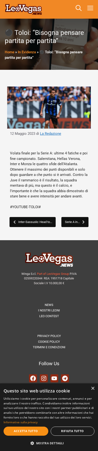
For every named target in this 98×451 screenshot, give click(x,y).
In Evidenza (27, 52)
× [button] (92, 388)
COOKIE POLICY (49, 341)
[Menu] (91, 9)
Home (9, 52)
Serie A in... (72, 222)
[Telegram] (65, 378)
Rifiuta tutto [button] (72, 431)
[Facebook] (33, 378)
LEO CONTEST (49, 316)
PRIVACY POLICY (49, 336)
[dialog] (49, 417)
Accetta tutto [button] (26, 431)
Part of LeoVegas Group (53, 274)
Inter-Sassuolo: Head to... (35, 222)
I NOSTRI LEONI (49, 310)
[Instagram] (44, 378)
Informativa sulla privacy (21, 422)
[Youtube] (54, 378)
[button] (78, 9)
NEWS (49, 305)
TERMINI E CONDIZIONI (49, 347)
